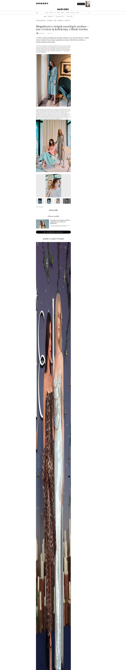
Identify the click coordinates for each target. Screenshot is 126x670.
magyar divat (67, 20)
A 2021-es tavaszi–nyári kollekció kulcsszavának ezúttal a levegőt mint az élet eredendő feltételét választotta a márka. (60, 226)
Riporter (63, 12)
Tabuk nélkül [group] (69, 16)
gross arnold (60, 20)
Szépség (58, 12)
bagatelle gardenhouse (40, 20)
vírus (46, 112)
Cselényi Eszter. (43, 52)
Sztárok (51, 12)
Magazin (46, 12)
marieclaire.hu (42, 33)
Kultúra (77, 12)
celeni (55, 20)
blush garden (49, 20)
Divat (55, 12)
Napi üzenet (72, 12)
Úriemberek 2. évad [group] (60, 16)
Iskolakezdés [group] (50, 16)
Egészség (67, 12)
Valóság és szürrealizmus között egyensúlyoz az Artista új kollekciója (60, 221)
